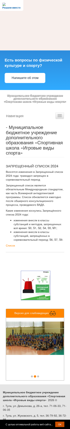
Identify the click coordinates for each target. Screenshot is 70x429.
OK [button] (59, 424)
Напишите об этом (25, 78)
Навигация (15, 115)
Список (10, 245)
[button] (10, 346)
